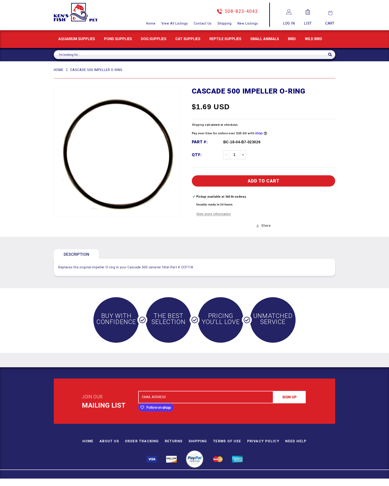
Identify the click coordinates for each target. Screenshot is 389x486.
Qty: (197, 154)
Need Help (296, 441)
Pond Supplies (118, 39)
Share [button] (266, 225)
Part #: (200, 141)
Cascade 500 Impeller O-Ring (96, 70)
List (308, 23)
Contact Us (203, 23)
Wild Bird (313, 39)
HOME (58, 70)
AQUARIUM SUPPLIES (76, 39)
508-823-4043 (241, 11)
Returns (174, 441)
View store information (213, 214)
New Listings (247, 23)
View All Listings (174, 23)
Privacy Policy (263, 441)
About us (109, 441)
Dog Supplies (153, 39)
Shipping (224, 23)
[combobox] (191, 54)
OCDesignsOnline (230, 483)
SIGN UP (289, 397)
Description (76, 254)
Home (151, 23)
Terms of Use (227, 441)
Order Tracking (142, 441)
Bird (292, 39)
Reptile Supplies (225, 39)
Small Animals (264, 39)
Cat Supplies (187, 39)
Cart (329, 23)
